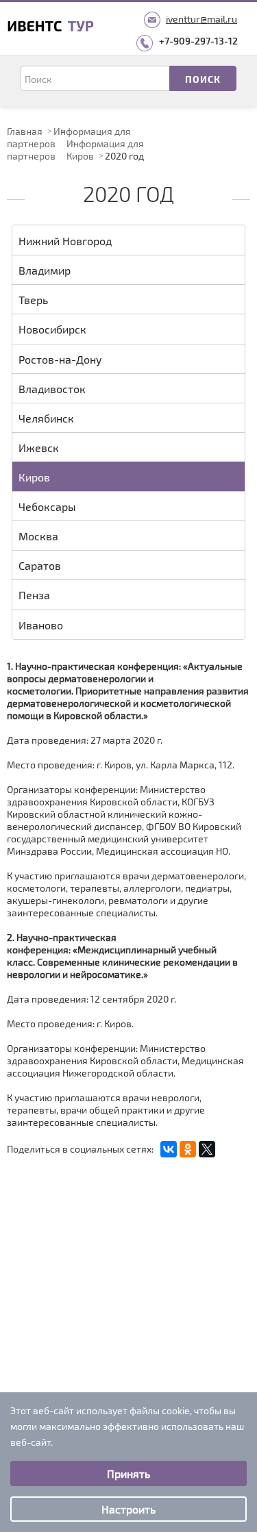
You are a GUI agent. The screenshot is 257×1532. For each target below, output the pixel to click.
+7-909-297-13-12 (198, 41)
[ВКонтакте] (168, 1149)
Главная (24, 131)
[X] (207, 1149)
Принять (128, 1473)
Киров (80, 156)
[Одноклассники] (188, 1149)
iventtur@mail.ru (201, 19)
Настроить (128, 1509)
